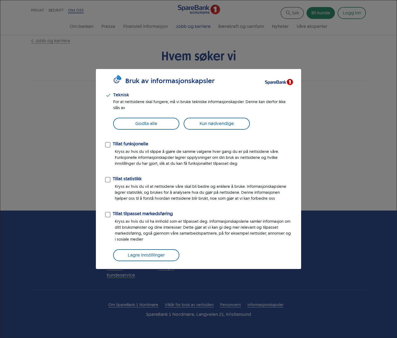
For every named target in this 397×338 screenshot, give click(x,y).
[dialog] (198, 169)
